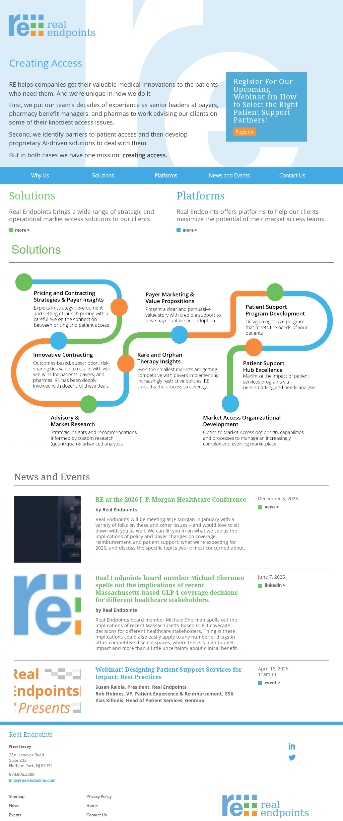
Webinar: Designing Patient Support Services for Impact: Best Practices (168, 673)
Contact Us (292, 175)
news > (272, 507)
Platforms (166, 175)
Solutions (103, 175)
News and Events (229, 175)
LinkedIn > (275, 585)
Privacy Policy (99, 796)
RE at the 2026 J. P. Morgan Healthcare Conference (170, 499)
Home (92, 805)
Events (15, 815)
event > (272, 682)
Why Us (40, 175)
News (14, 805)
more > (22, 230)
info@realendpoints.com (32, 780)
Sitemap (16, 796)
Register (244, 132)
